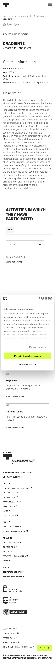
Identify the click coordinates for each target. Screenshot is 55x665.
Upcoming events (11, 477)
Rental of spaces (11, 527)
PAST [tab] (10, 230)
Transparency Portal (13, 577)
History (7, 552)
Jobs (5, 568)
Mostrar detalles (37, 347)
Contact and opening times (16, 488)
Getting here (9, 493)
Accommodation (11, 502)
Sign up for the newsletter (16, 472)
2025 (12, 245)
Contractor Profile (12, 572)
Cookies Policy (10, 633)
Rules (5, 511)
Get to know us (11, 543)
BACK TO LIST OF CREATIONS (17, 34)
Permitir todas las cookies (27, 356)
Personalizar (25, 364)
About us (16, 16)
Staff (5, 561)
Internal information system (17, 647)
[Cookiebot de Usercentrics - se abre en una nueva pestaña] (39, 299)
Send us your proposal (14, 531)
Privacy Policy (10, 642)
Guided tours (9, 497)
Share (43, 648)
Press (5, 522)
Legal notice (9, 629)
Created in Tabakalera (33, 16)
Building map (9, 515)
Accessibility (9, 506)
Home (5, 16)
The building (9, 547)
